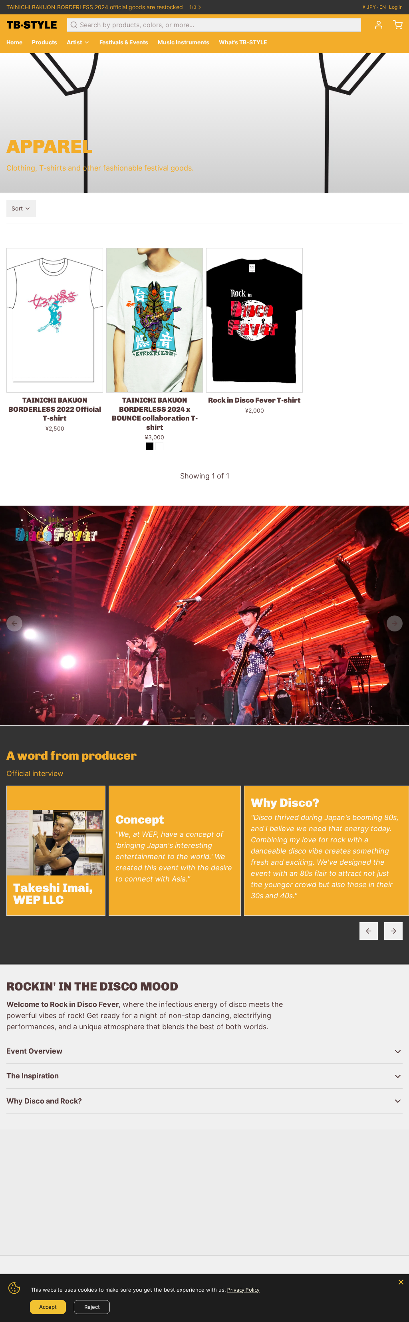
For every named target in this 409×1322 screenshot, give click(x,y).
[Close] (401, 1282)
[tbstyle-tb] (31, 25)
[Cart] (395, 25)
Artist (74, 42)
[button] (55, 382)
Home (14, 42)
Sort (17, 208)
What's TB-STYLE (243, 42)
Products (44, 42)
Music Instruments (183, 42)
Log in (396, 7)
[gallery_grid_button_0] (176, 718)
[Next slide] (393, 931)
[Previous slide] (368, 931)
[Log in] (375, 25)
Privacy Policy (243, 1289)
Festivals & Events (123, 42)
